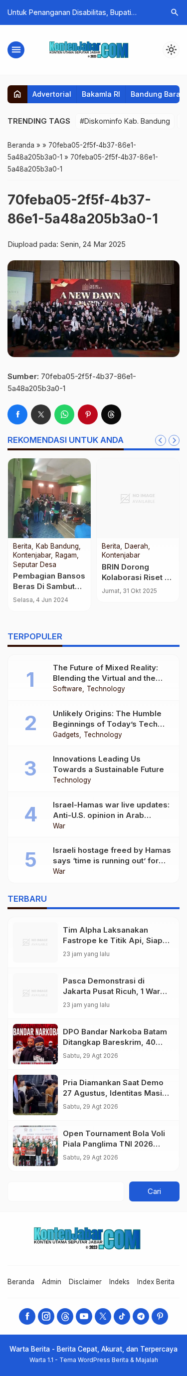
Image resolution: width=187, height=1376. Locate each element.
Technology (106, 689)
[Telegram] (141, 1316)
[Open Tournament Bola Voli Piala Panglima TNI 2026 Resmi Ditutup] (35, 1146)
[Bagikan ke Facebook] (17, 414)
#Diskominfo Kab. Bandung (125, 121)
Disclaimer (85, 1282)
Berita (22, 546)
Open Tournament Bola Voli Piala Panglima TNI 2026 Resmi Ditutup (114, 1144)
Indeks (119, 1282)
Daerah (136, 546)
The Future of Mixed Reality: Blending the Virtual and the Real (105, 678)
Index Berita (156, 1282)
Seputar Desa (34, 565)
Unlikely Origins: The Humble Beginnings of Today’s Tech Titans (107, 724)
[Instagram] (46, 1316)
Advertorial (51, 94)
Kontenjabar (32, 555)
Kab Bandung (57, 546)
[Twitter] (103, 1316)
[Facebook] (27, 1316)
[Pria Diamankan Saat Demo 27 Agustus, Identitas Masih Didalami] (35, 1095)
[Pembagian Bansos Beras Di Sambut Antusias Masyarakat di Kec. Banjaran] (49, 498)
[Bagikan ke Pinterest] (88, 414)
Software (67, 689)
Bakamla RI (101, 94)
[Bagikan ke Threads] (111, 414)
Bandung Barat (157, 94)
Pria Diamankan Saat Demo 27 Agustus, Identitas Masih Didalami (115, 1093)
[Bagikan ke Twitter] (41, 414)
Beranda (20, 1282)
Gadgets (66, 735)
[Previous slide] (160, 440)
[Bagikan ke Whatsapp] (64, 414)
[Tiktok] (122, 1316)
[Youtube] (84, 1316)
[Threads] (65, 1316)
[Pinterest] (160, 1316)
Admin (51, 1282)
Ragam (66, 555)
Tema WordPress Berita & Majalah (108, 1360)
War (59, 826)
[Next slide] (174, 440)
